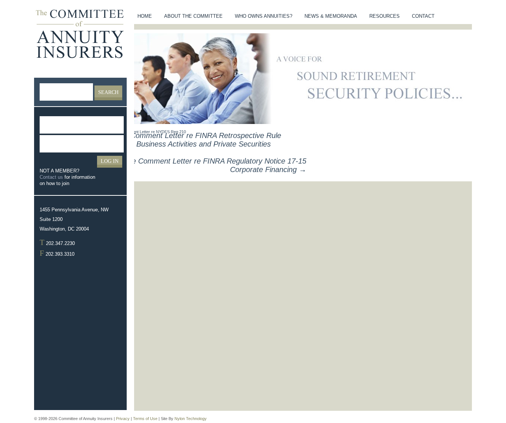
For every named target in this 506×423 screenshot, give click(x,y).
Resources (384, 16)
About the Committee (193, 16)
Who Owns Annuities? (263, 16)
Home (144, 16)
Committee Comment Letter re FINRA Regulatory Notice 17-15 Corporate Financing (203, 165)
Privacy (123, 418)
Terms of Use (145, 418)
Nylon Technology (190, 418)
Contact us (51, 177)
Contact (423, 16)
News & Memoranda (330, 16)
